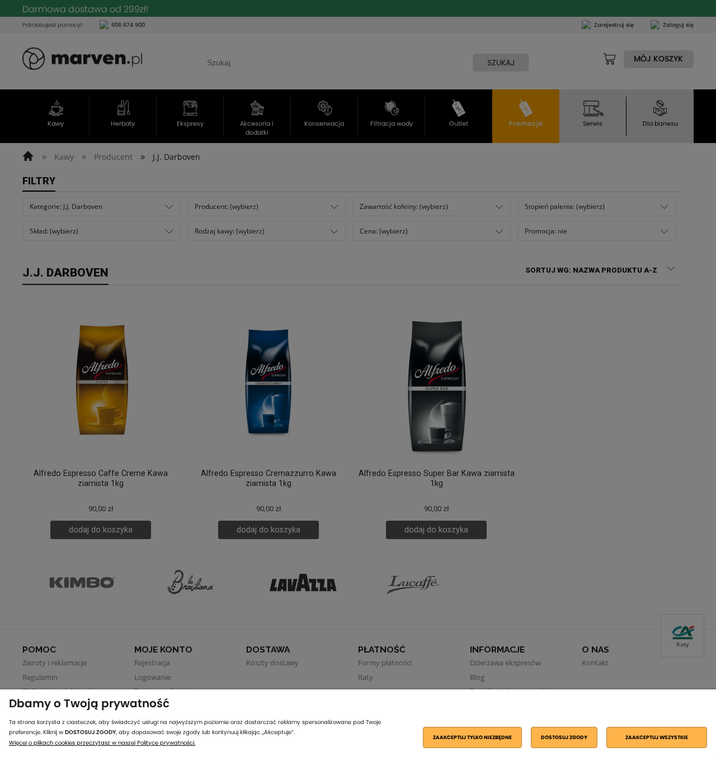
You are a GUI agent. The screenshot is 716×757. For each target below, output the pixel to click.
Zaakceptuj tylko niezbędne (472, 737)
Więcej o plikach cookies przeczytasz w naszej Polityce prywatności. (102, 743)
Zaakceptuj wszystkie (656, 737)
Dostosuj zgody (564, 737)
